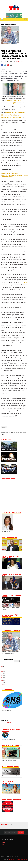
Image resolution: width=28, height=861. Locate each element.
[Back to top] (24, 857)
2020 (3, 677)
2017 (3, 682)
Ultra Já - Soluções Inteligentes (18, 859)
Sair (3, 844)
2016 (3, 684)
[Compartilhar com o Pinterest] (8, 65)
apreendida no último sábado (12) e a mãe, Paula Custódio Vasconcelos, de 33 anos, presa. (13, 115)
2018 (3, 681)
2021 (3, 675)
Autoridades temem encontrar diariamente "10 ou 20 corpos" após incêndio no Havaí (14, 432)
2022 (3, 673)
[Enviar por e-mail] (11, 65)
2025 (3, 668)
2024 (3, 670)
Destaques (4, 427)
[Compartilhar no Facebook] (2, 65)
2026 (2, 666)
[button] (2, 19)
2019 (3, 679)
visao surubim (19, 62)
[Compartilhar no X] (5, 65)
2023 (3, 672)
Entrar (3, 842)
